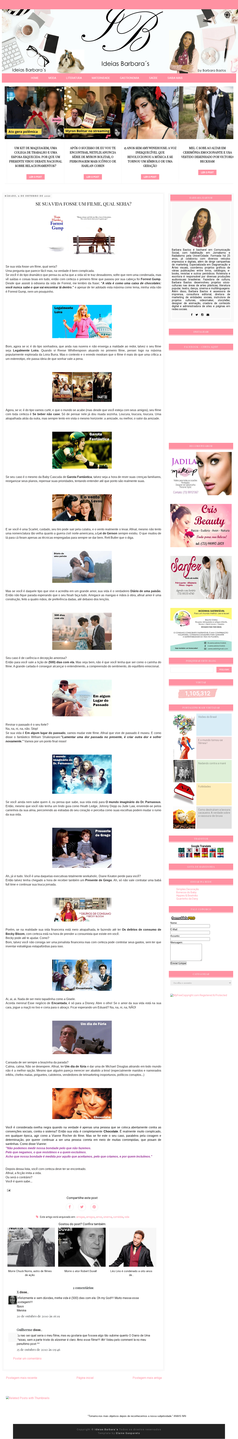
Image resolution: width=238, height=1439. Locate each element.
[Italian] (213, 856)
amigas (80, 1216)
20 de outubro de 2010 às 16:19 (38, 1316)
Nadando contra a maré (212, 763)
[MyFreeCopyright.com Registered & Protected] (198, 995)
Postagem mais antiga (147, 1378)
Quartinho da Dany (187, 898)
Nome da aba (27, 3)
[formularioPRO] (183, 919)
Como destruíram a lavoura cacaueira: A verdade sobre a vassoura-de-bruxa (214, 812)
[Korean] (189, 851)
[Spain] (205, 856)
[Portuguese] (220, 851)
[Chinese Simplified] (205, 851)
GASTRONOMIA (129, 78)
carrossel (33, 170)
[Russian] (213, 851)
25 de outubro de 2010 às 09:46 (38, 1349)
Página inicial (85, 1378)
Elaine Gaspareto (128, 1433)
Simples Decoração (187, 889)
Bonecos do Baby (186, 892)
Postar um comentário (27, 1358)
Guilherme (24, 1330)
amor (99, 1216)
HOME (34, 78)
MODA (52, 78)
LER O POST (33, 176)
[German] (197, 856)
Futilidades (204, 786)
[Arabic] (181, 851)
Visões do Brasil (207, 716)
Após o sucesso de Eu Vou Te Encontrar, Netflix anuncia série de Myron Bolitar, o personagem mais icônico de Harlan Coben (90, 157)
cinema (107, 1216)
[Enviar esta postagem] (8, 1190)
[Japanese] (197, 851)
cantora (148, 170)
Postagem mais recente (21, 1378)
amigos (90, 1216)
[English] (181, 856)
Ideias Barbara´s (107, 1429)
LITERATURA (74, 78)
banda (205, 166)
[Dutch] (220, 856)
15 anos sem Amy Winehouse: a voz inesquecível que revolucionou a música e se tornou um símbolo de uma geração (148, 157)
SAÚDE (153, 78)
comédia (118, 1216)
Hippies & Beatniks (187, 895)
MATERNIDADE (101, 78)
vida (126, 1216)
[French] (189, 856)
